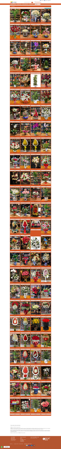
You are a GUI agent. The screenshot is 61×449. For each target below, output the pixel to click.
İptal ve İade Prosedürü (13, 439)
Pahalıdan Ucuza (18, 8)
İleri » (11, 415)
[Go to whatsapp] (2, 447)
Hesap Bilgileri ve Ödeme (23, 439)
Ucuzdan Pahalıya (13, 8)
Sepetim (50, 0)
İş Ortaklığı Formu (22, 441)
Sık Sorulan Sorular (13, 440)
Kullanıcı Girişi (42, 0)
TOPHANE (13, 6)
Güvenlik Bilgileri (22, 440)
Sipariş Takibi (46, 0)
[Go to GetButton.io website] (2, 448)
